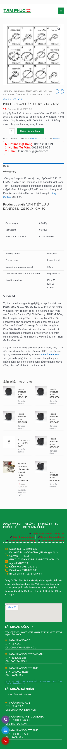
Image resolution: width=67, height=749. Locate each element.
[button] (59, 29)
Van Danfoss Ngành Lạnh (25, 91)
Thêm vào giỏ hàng (30, 131)
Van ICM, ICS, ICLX (12, 99)
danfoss (56, 139)
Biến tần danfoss (50, 354)
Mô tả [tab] (6, 166)
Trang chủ (7, 91)
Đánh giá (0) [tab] (9, 171)
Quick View (9, 403)
